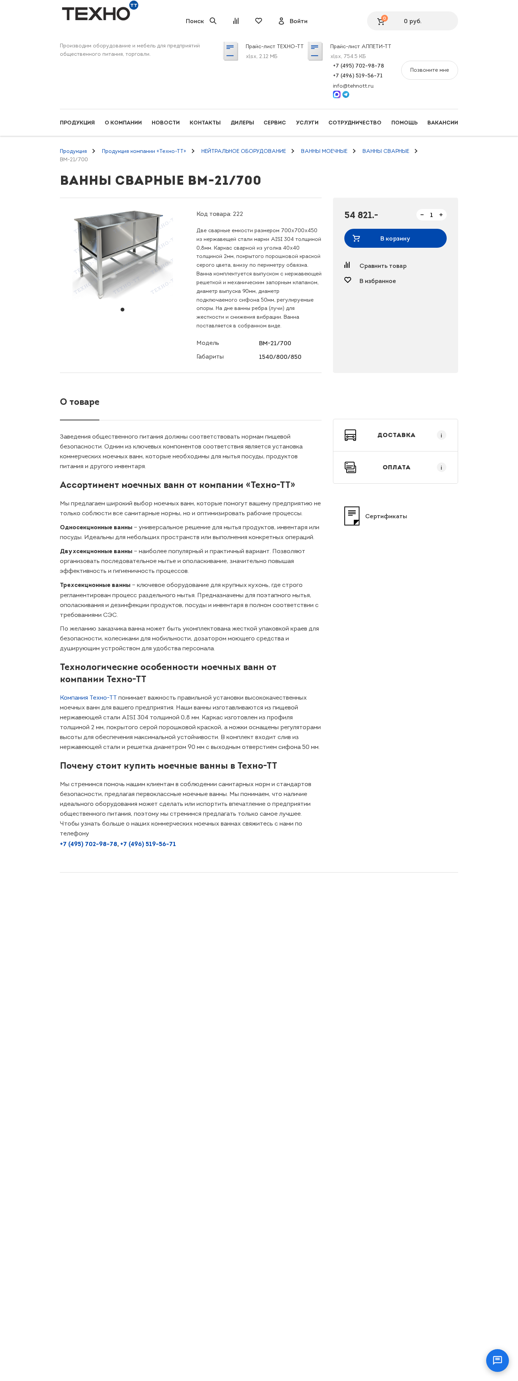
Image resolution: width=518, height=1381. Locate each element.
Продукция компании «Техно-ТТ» (144, 151)
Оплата (413, 467)
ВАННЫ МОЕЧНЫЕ (324, 151)
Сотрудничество (354, 122)
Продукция (77, 122)
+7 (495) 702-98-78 (358, 66)
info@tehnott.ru (353, 86)
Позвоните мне (429, 70)
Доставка (410, 435)
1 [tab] (122, 309)
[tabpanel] (122, 254)
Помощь (404, 122)
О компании (123, 122)
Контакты (205, 122)
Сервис (275, 122)
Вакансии (442, 122)
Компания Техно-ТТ (88, 697)
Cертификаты (386, 516)
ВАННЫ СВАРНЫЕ (386, 151)
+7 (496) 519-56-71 (358, 75)
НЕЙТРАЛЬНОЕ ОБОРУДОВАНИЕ (243, 151)
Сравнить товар (383, 265)
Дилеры (242, 122)
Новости (166, 122)
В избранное (377, 281)
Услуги (307, 122)
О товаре (79, 401)
